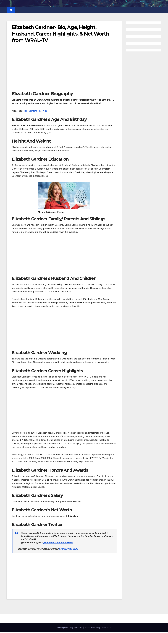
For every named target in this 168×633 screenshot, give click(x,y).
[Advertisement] (64, 71)
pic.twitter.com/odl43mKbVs (58, 542)
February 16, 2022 (68, 548)
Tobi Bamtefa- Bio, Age (35, 111)
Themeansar (106, 627)
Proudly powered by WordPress (70, 627)
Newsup (94, 627)
